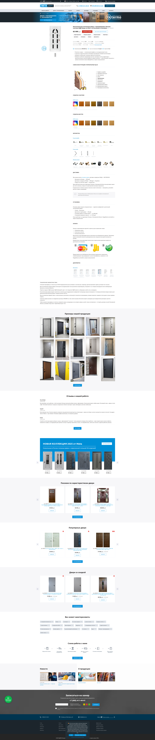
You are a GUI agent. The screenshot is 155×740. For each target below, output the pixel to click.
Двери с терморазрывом (58, 10)
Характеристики (77, 34)
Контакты (111, 10)
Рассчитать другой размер (101, 31)
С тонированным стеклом (91, 625)
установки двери (85, 177)
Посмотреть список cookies (80, 735)
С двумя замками (104, 625)
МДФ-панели (75, 99)
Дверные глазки (76, 159)
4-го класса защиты (77, 621)
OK (71, 735)
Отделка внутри (97, 34)
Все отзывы (77, 428)
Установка (95, 10)
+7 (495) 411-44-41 (77, 700)
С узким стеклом (89, 621)
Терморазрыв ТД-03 (98, 44)
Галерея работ (77, 385)
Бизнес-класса (45, 632)
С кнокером (66, 621)
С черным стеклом (101, 621)
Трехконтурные (69, 625)
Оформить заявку (87, 31)
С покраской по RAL (57, 625)
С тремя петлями (45, 625)
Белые (58, 621)
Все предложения (107, 443)
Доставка (86, 10)
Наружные (79, 625)
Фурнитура (105, 34)
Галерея (70, 10)
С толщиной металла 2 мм (47, 621)
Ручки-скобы (75, 149)
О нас (103, 10)
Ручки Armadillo (76, 138)
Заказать (52, 510)
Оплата (78, 10)
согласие (61, 708)
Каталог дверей (45, 10)
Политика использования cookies (77, 737)
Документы (96, 36)
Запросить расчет (110, 5)
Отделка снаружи (87, 34)
